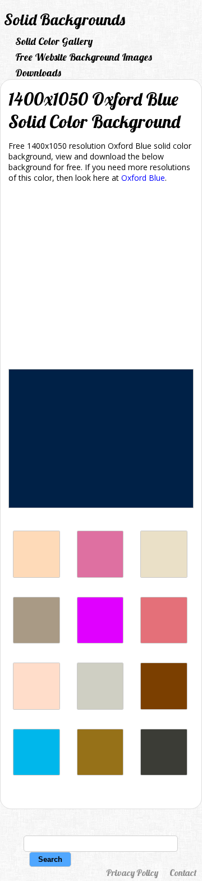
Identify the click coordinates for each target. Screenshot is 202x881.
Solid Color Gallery (54, 41)
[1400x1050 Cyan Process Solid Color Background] (36, 772)
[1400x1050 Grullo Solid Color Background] (36, 640)
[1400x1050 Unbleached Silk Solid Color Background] (36, 706)
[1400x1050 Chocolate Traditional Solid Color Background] (163, 706)
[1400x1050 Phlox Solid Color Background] (100, 640)
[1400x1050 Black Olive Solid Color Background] (163, 772)
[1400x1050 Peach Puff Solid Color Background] (36, 574)
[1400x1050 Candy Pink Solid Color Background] (163, 640)
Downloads (38, 72)
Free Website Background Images (83, 57)
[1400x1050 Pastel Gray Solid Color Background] (100, 706)
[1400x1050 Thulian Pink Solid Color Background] (100, 574)
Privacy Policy (132, 872)
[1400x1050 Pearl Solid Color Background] (163, 574)
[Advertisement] (101, 278)
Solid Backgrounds (64, 19)
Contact (182, 872)
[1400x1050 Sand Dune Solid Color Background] (100, 772)
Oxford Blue (143, 177)
